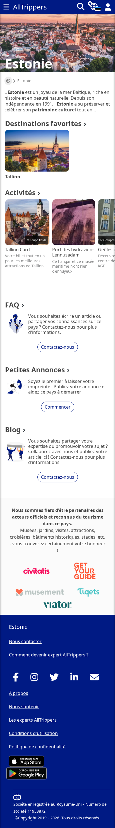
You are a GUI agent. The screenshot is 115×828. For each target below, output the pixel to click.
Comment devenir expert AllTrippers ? (48, 655)
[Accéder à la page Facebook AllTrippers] (17, 679)
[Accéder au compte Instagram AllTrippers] (35, 679)
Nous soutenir (24, 707)
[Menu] (6, 7)
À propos (18, 693)
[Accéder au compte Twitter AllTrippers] (56, 679)
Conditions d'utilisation (33, 733)
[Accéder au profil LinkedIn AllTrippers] (75, 679)
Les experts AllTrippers (33, 720)
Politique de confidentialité (37, 747)
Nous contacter (25, 641)
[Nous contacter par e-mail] (96, 679)
